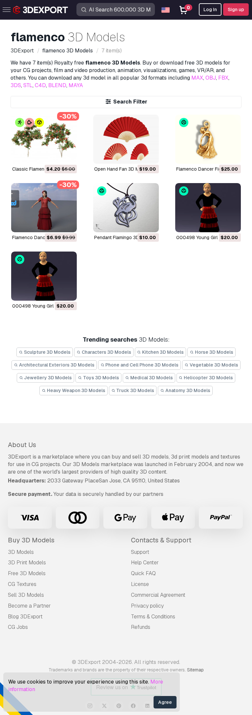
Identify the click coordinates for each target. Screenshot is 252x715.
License (140, 584)
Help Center (145, 562)
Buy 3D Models (31, 540)
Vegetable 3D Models (213, 365)
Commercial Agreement (158, 595)
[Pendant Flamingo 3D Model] (126, 207)
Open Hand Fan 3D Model (121, 169)
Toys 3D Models (100, 378)
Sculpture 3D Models (47, 352)
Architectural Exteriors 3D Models (56, 365)
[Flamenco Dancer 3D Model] (44, 207)
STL (27, 85)
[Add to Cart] (54, 154)
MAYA (76, 85)
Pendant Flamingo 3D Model (123, 237)
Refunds (140, 627)
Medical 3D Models (151, 378)
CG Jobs (18, 627)
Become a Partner (29, 605)
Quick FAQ (143, 573)
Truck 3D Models (134, 390)
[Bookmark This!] (67, 154)
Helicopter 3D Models (208, 378)
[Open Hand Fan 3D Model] (126, 139)
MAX (197, 77)
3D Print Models (27, 562)
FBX (223, 77)
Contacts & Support (161, 540)
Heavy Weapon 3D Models (75, 390)
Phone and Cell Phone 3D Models (141, 365)
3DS (15, 85)
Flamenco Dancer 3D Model (41, 237)
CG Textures (22, 584)
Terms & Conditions (153, 616)
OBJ (210, 77)
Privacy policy (147, 605)
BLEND (57, 85)
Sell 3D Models (26, 595)
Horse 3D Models (213, 352)
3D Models (21, 552)
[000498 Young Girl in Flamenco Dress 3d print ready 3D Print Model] (208, 207)
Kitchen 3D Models (162, 352)
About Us (22, 445)
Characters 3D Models (106, 352)
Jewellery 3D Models (47, 378)
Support (140, 552)
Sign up (236, 9)
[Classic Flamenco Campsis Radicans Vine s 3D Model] (44, 139)
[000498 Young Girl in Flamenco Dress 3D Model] (44, 276)
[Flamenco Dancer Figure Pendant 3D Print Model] (208, 139)
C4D (40, 85)
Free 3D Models (27, 573)
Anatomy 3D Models (187, 390)
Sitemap (195, 670)
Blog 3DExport (25, 616)
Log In (210, 9)
